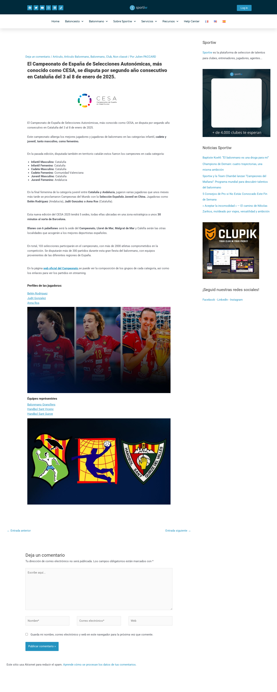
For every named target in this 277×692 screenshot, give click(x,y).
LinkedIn (222, 299)
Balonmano (96, 21)
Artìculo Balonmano (76, 56)
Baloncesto (72, 21)
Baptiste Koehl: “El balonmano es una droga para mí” (236, 157)
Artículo (58, 56)
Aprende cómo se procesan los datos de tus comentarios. (99, 664)
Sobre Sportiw (122, 21)
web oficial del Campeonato (61, 268)
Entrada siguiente (178, 530)
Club (109, 56)
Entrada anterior (19, 530)
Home (55, 21)
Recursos (168, 21)
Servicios (147, 21)
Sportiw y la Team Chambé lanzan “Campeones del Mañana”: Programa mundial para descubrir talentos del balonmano (235, 181)
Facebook (209, 299)
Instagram (236, 299)
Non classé (120, 56)
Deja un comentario (37, 56)
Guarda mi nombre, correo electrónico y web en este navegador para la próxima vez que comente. (92, 634)
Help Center (192, 21)
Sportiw (208, 52)
